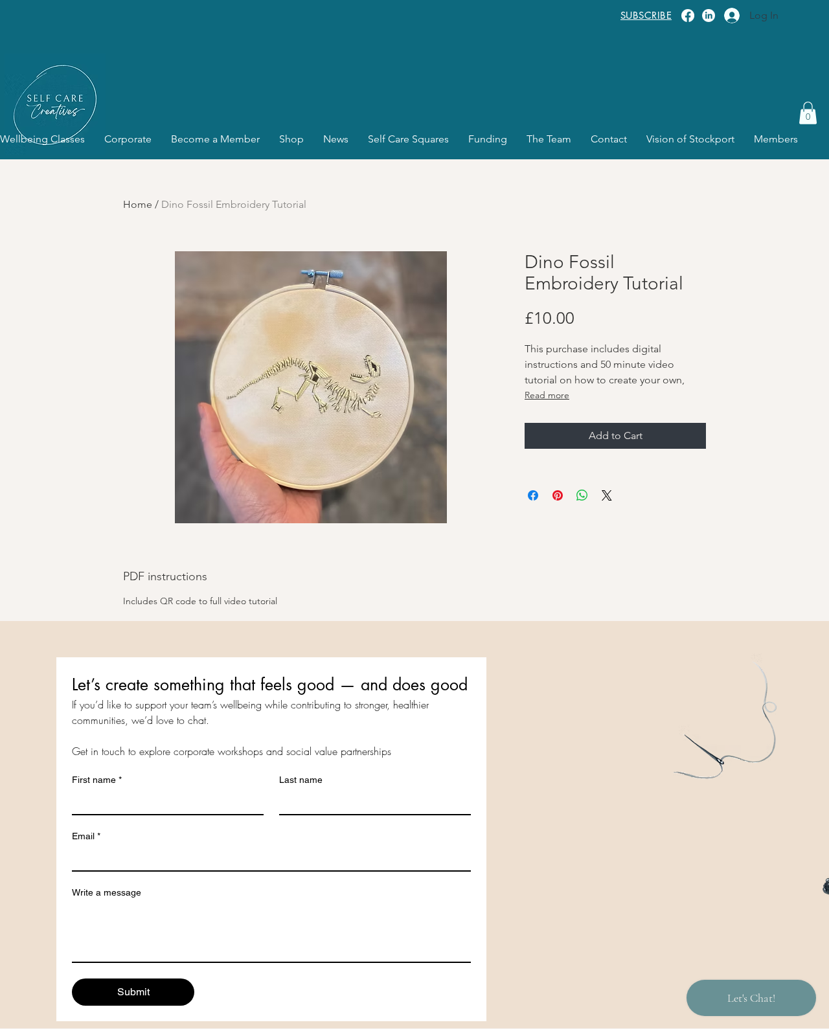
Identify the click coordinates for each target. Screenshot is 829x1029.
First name (97, 780)
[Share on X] (607, 495)
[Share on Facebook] (533, 495)
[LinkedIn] (708, 15)
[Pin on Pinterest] (557, 495)
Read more (547, 395)
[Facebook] (687, 15)
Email (86, 836)
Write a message (106, 892)
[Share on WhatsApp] (582, 495)
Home (137, 204)
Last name (301, 780)
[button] (808, 113)
